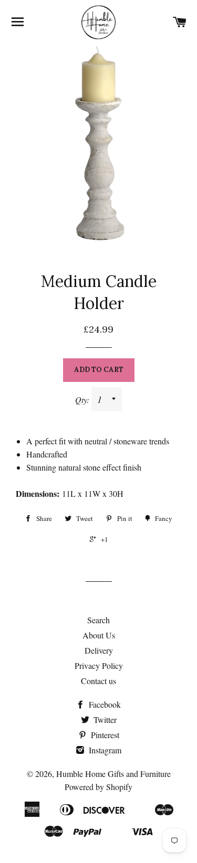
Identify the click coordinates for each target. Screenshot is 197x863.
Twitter (104, 719)
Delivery (99, 650)
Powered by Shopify (98, 786)
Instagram (104, 749)
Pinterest (104, 734)
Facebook (104, 704)
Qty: (83, 399)
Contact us (98, 680)
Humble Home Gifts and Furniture (113, 773)
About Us (98, 635)
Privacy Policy (99, 665)
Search (98, 619)
